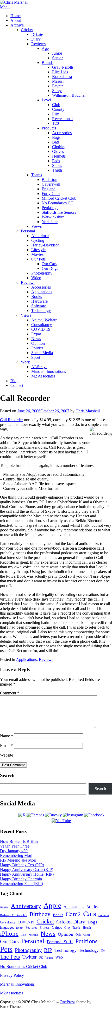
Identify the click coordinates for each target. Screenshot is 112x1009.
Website (6, 755)
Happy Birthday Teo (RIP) (22, 865)
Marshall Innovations (48, 371)
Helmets (59, 156)
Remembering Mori (16, 855)
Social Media (42, 352)
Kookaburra (62, 76)
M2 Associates (43, 376)
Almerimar (40, 235)
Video (36, 278)
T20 (55, 123)
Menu (5, 7)
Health (87, 927)
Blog (14, 381)
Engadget (7, 927)
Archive (17, 25)
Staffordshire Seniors (59, 212)
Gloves (58, 151)
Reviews (38, 44)
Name (6, 736)
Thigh (57, 170)
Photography (41, 273)
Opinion (38, 343)
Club (56, 104)
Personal (28, 231)
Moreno (33, 934)
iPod (23, 934)
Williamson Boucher (69, 95)
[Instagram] (73, 815)
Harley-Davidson (45, 245)
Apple (52, 905)
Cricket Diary (70, 922)
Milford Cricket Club (59, 198)
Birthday (40, 914)
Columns (103, 915)
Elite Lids (60, 72)
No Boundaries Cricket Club (23, 966)
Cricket (27, 30)
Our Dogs (50, 268)
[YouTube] (61, 820)
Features (31, 927)
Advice (4, 906)
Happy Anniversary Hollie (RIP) (27, 874)
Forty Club (51, 193)
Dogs (92, 922)
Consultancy (41, 324)
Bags (56, 137)
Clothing (59, 147)
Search (100, 788)
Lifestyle (38, 250)
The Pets (10, 957)
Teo (103, 951)
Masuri (58, 81)
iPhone (9, 933)
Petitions (86, 941)
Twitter (29, 957)
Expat (36, 334)
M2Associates (11, 993)
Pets (6, 949)
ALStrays (39, 366)
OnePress (67, 1002)
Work (25, 362)
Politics (37, 348)
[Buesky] (53, 815)
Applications (41, 292)
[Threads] (35, 815)
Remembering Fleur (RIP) (21, 883)
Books (36, 296)
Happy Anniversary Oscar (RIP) (26, 869)
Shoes (57, 165)
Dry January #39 (14, 851)
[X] (22, 815)
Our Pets (38, 259)
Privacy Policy (12, 975)
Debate (37, 34)
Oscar (86, 934)
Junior (57, 53)
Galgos (57, 927)
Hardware (39, 301)
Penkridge (50, 207)
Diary (36, 39)
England (48, 189)
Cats (89, 914)
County (58, 109)
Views (36, 226)
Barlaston (49, 179)
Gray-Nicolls (62, 67)
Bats (55, 142)
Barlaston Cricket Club (13, 915)
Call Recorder (11, 420)
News (36, 338)
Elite (56, 114)
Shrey (57, 90)
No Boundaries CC (57, 203)
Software (38, 306)
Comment (9, 693)
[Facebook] (94, 815)
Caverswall (51, 184)
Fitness (44, 927)
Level (46, 100)
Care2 (73, 914)
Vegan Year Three (14, 846)
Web (59, 957)
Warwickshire (53, 217)
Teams (36, 175)
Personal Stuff (60, 941)
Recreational (62, 118)
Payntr (57, 86)
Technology (41, 310)
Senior (57, 58)
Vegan (49, 957)
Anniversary (26, 905)
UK (41, 957)
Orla (78, 934)
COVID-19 (40, 329)
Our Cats (49, 264)
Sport (35, 357)
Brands (47, 62)
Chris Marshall (88, 411)
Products (49, 128)
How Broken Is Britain (19, 841)
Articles (92, 907)
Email (6, 745)
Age (45, 48)
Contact (16, 385)
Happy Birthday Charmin (21, 879)
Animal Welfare (44, 320)
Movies (37, 254)
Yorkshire (50, 221)
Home (15, 16)
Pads (56, 161)
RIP (48, 950)
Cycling (37, 240)
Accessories (62, 133)
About (15, 20)
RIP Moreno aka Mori (18, 860)
